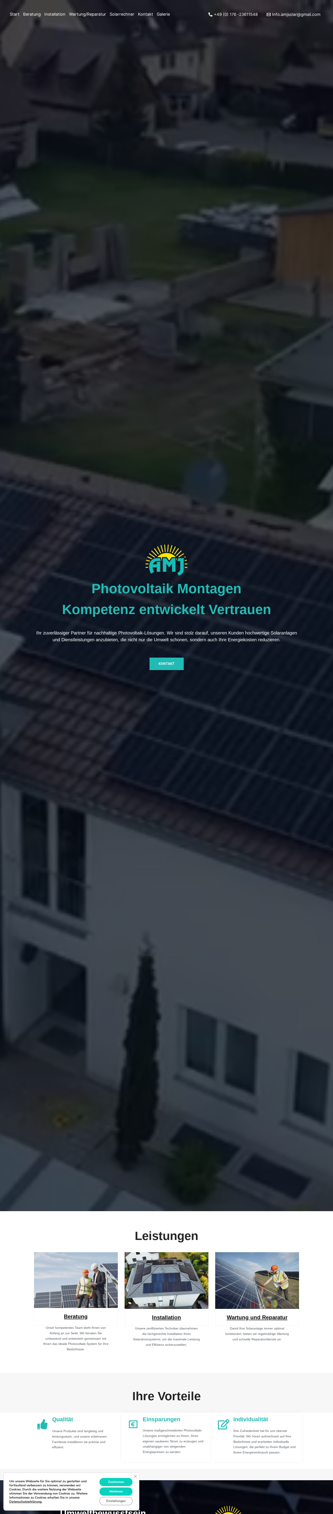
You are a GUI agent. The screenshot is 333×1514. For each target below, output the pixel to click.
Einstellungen (116, 1501)
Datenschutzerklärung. (25, 1501)
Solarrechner (122, 14)
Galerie (163, 14)
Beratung (32, 14)
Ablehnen (116, 1491)
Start (14, 14)
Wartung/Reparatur (87, 14)
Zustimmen (116, 1482)
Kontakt (145, 14)
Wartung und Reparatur (257, 1317)
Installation (54, 14)
